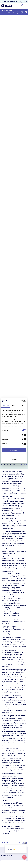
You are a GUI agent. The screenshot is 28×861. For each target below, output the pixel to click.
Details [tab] (14, 405)
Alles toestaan (14, 450)
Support (14, 1)
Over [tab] (23, 405)
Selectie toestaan (14, 455)
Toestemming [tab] (5, 405)
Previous (19, 855)
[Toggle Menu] (25, 5)
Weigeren (14, 459)
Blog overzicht (7, 10)
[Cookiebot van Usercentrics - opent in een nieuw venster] (20, 400)
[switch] (24, 435)
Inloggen (24, 1)
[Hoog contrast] (2, 1)
